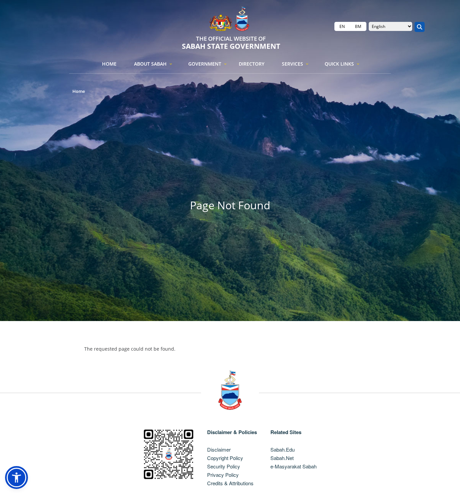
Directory (251, 64)
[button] (16, 477)
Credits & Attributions (230, 483)
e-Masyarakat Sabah (293, 466)
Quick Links (339, 64)
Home (109, 64)
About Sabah (150, 64)
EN (342, 26)
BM (358, 26)
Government (204, 64)
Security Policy (223, 466)
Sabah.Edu (282, 449)
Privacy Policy (223, 474)
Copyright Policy (225, 457)
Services (292, 64)
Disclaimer (219, 449)
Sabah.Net (282, 457)
